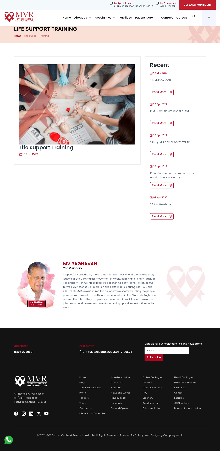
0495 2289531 (167, 6)
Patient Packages (152, 377)
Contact (167, 18)
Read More (159, 92)
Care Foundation (120, 377)
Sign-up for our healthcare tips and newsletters (173, 343)
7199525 (148, 6)
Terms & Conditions (90, 387)
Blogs (82, 382)
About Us (81, 18)
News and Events (120, 392)
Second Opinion (120, 408)
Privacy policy (118, 398)
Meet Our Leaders (153, 387)
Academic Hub (151, 403)
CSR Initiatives (182, 403)
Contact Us (85, 408)
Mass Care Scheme (185, 382)
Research (116, 403)
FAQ (145, 392)
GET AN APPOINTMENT (197, 5)
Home (67, 18)
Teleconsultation (152, 408)
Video (82, 403)
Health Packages (183, 377)
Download (117, 382)
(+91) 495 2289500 (124, 6)
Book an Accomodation (187, 408)
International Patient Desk (93, 413)
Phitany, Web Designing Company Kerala (159, 435)
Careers (182, 18)
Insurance (179, 387)
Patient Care (144, 18)
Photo (82, 392)
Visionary (148, 398)
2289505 (139, 6)
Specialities (103, 18)
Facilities (126, 18)
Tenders (84, 398)
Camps (178, 392)
